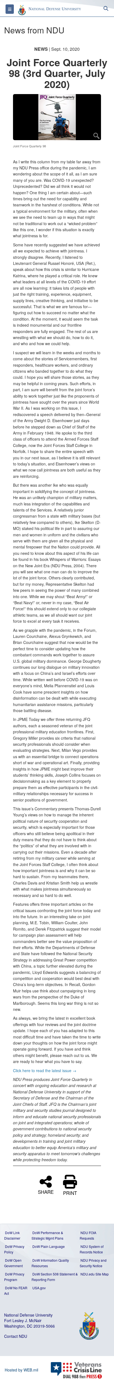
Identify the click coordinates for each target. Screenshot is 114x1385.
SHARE (46, 1191)
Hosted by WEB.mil (21, 1370)
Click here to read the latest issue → (44, 1070)
